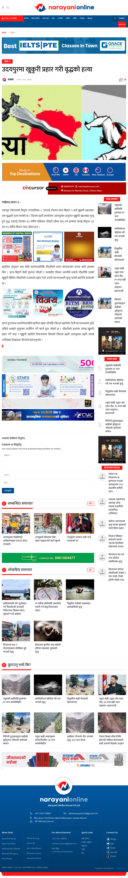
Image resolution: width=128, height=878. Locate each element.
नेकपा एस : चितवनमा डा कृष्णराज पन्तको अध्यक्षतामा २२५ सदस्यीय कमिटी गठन (115, 483)
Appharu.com (121, 868)
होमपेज (26, 18)
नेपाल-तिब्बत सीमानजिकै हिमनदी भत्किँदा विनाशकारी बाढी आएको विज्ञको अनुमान (111, 740)
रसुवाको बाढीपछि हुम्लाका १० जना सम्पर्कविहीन (119, 212)
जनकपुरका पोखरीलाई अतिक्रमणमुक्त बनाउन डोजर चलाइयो (15, 540)
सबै (90, 503)
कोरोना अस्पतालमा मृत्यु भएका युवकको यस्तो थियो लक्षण (117, 524)
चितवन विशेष (35, 18)
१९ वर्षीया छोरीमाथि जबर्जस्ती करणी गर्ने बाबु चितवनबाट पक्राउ (48, 607)
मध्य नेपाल (45, 18)
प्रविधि (75, 18)
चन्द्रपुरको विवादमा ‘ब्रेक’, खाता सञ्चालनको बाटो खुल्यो (47, 539)
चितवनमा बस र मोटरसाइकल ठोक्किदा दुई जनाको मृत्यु (14, 648)
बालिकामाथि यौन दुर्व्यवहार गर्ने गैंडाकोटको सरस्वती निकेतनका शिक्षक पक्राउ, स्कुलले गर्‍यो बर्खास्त (14, 608)
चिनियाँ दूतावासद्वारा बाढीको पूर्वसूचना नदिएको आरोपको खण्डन (119, 310)
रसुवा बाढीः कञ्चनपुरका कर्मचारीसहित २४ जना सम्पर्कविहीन (45, 740)
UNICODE (122, 24)
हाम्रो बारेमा (85, 838)
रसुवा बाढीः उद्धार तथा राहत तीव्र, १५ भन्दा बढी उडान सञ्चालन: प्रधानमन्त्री (120, 279)
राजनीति (60, 18)
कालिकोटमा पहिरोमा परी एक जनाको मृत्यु (119, 234)
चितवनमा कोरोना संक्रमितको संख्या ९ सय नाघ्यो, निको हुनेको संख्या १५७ (117, 574)
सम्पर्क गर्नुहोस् (87, 842)
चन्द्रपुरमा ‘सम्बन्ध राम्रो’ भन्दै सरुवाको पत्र (79, 539)
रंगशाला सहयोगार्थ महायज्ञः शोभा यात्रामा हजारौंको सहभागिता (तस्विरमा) (116, 506)
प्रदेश (53, 18)
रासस (11, 79)
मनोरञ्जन (82, 18)
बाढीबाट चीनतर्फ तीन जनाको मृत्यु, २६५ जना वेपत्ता (80, 738)
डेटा (83, 853)
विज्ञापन (84, 846)
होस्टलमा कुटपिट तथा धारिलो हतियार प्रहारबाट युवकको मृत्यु (48, 648)
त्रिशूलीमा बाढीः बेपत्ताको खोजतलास (119, 254)
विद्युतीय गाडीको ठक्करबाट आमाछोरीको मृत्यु (78, 605)
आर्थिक (68, 18)
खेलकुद (90, 18)
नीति (83, 849)
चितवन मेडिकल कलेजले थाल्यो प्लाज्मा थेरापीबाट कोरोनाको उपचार (116, 541)
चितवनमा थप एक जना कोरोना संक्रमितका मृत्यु (116, 558)
